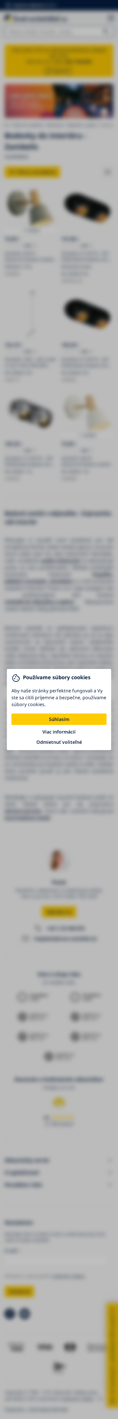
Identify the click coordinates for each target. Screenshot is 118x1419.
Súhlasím (59, 719)
